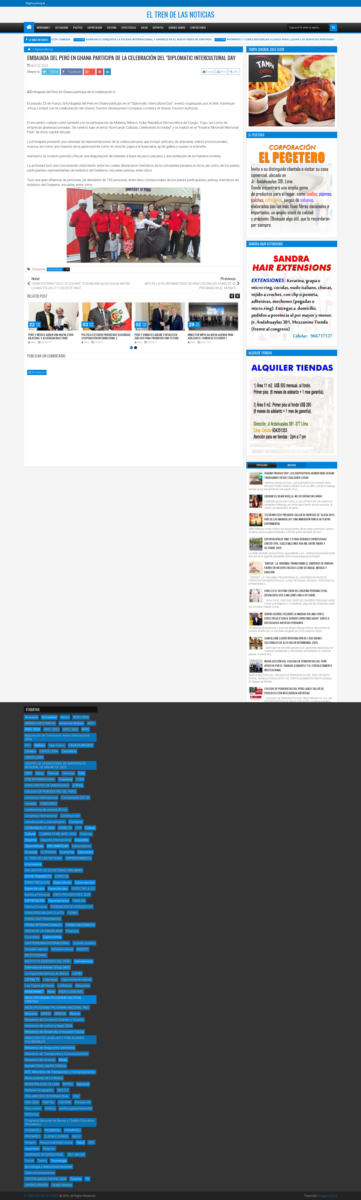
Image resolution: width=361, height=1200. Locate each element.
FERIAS (73, 913)
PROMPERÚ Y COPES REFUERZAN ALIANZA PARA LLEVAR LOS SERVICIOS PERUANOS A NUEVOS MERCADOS (282, 39)
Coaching (65, 779)
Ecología (31, 852)
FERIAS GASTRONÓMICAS (43, 919)
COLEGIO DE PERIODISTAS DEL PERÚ (50, 791)
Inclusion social (62, 949)
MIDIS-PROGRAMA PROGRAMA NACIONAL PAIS (57, 1007)
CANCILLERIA (49, 751)
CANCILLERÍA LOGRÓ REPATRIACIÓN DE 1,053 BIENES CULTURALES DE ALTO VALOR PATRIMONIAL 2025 (293, 640)
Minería (75, 1014)
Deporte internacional (56, 840)
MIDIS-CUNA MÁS (71, 992)
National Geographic (39, 1090)
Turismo (75, 1179)
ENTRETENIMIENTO (38, 876)
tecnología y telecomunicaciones (48, 1167)
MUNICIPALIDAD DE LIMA (42, 1084)
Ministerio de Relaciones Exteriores (50, 1048)
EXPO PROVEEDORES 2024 (71, 894)
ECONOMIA (48, 852)
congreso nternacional (41, 816)
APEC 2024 (32, 729)
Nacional (83, 1084)
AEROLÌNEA (81, 717)
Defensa (86, 834)
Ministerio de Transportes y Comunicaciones (56, 1054)
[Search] (333, 27)
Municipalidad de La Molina (44, 1078)
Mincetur (31, 1014)
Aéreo (65, 717)
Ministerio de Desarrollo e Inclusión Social (54, 1032)
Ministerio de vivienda (40, 1060)
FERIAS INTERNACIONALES (43, 925)
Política (78, 27)
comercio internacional (41, 797)
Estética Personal (37, 894)
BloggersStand (327, 1195)
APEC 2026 (70, 729)
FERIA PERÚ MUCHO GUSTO (44, 913)
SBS (91, 1142)
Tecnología (58, 1161)
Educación (85, 852)
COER (80, 779)
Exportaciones (58, 901)
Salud (144, 27)
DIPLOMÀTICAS (57, 846)
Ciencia (53, 773)
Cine (81, 773)
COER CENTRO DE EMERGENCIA (47, 785)
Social (29, 1161)
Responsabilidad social (56, 1142)
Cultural (30, 834)
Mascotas (83, 985)
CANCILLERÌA (34, 757)
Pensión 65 (82, 1102)
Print (223, 71)
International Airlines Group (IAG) (47, 967)
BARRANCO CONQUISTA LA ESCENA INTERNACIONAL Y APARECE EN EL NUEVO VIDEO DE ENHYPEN (136, 39)
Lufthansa (65, 985)
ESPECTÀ (61, 876)
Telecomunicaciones (40, 1173)
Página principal (35, 3)
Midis (51, 992)
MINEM (46, 1014)
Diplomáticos (81, 846)
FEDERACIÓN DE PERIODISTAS (72, 907)
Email (210, 71)
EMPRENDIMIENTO (78, 858)
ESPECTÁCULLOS (37, 882)
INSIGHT (82, 949)
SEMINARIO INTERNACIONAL (44, 1154)
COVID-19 (64, 828)
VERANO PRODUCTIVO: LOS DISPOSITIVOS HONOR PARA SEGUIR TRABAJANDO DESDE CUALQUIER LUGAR (299, 475)
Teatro (42, 1161)
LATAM (77, 973)
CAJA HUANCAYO (81, 745)
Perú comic (33, 1108)
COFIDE (78, 785)
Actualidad (61, 27)
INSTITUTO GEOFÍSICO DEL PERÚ (48, 961)
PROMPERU (33, 1130)
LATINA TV (32, 979)
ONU (76, 1096)
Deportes (158, 27)
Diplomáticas (55, 269)
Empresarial (33, 864)
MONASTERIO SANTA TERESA (45, 1066)
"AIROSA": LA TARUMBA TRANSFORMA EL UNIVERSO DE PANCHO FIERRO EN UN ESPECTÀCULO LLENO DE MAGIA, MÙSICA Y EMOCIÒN (298, 567)
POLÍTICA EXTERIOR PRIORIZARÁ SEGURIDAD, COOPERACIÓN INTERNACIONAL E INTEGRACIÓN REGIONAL (106, 338)
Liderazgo (50, 979)
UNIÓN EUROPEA (36, 1185)
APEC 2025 (51, 729)
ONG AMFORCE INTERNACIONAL (47, 1096)
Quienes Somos (177, 27)
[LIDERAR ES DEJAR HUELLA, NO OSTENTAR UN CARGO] (255, 501)
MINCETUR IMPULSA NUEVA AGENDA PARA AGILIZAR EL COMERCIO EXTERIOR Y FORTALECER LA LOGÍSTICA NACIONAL (210, 338)
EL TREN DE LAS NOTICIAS (180, 14)
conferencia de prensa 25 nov (46, 810)
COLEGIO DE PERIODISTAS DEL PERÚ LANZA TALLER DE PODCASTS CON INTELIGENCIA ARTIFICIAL (294, 690)
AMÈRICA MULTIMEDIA (40, 723)
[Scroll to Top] (355, 1194)
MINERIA (60, 1014)
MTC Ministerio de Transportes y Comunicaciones (60, 1072)
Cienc (40, 773)
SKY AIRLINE (76, 1154)
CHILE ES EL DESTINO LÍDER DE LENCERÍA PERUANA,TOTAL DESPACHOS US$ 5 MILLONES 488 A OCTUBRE (295, 592)
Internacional (84, 961)
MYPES (68, 1084)
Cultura (111, 27)
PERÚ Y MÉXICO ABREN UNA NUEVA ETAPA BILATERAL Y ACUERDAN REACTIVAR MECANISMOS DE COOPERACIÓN (51, 338)
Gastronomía (52, 937)
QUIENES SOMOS (56, 1136)
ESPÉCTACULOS (83, 888)
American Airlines (71, 723)
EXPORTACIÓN (34, 901)
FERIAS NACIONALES (80, 925)
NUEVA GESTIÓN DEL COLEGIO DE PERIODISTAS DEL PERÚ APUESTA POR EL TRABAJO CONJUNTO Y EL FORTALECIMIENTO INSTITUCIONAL (298, 665)
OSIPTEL (49, 1102)
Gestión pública (84, 943)
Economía (67, 852)
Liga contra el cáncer (76, 979)
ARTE (85, 729)
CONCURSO (48, 804)
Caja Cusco (57, 745)
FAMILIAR (79, 901)
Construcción (70, 816)
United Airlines (62, 1185)
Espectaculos (85, 882)
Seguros (49, 1148)
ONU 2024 (32, 1102)
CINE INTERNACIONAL (40, 779)
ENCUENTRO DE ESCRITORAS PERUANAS (53, 870)
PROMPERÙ (72, 1130)
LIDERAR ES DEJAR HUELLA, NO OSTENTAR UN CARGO (293, 496)
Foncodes (32, 937)
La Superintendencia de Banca (46, 973)
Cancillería (69, 751)
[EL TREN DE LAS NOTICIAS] (29, 27)
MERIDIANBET (43, 27)
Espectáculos (34, 888)
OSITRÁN (64, 1102)
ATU (28, 745)
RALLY (76, 1136)
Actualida (31, 717)
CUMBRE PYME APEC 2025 (57, 834)
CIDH (28, 773)
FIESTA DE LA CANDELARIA (43, 931)
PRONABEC (32, 1136)
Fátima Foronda (36, 907)
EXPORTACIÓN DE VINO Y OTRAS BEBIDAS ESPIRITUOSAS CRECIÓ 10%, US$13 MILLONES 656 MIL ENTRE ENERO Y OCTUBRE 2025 (295, 543)
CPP (78, 828)
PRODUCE (32, 1114)
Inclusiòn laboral (36, 949)
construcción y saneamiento (45, 822)
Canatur (30, 751)
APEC (91, 723)
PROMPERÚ (53, 1130)
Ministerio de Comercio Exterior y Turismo (54, 1020)
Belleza (39, 745)
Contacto (75, 822)
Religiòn (30, 1142)
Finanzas (72, 931)
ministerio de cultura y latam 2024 (48, 1026)
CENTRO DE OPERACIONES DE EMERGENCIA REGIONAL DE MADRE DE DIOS (55, 765)
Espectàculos (58, 888)
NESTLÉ (63, 1090)
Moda (63, 1060)
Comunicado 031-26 (75, 797)
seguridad (32, 1148)
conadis (30, 804)
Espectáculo (128, 27)
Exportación (95, 27)
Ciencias (68, 773)
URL (236, 71)
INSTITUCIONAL (36, 955)
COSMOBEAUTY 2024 (40, 828)
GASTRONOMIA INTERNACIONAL (47, 943)
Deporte (31, 840)
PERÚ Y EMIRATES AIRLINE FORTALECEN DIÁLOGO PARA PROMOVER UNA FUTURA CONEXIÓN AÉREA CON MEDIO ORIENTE (157, 338)
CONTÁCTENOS (198, 27)
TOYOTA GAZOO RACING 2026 (45, 1179)
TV (87, 1179)
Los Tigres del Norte (39, 985)
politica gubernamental (75, 1108)
